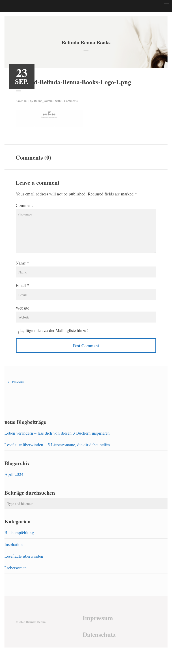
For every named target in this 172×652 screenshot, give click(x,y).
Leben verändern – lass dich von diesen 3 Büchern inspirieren (57, 433)
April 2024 (14, 474)
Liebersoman (15, 567)
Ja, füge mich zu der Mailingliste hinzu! (53, 330)
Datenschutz (99, 634)
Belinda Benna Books (86, 42)
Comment (24, 205)
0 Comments (69, 101)
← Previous (16, 381)
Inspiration (13, 544)
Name (21, 263)
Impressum (98, 617)
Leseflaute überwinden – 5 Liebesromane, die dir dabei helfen (57, 444)
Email (21, 285)
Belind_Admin (43, 101)
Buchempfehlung (19, 532)
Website (22, 308)
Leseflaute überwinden (23, 556)
